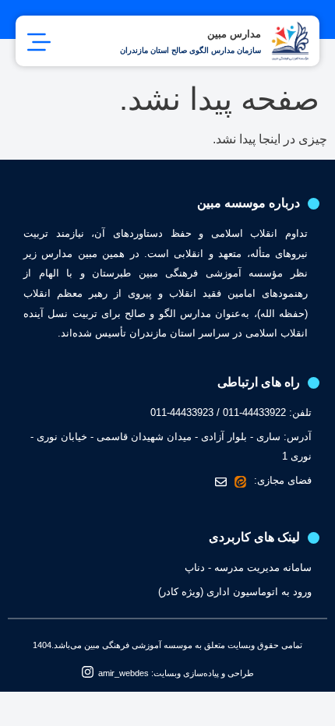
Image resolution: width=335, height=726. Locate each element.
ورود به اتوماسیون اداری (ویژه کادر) (235, 591)
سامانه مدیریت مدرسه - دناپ (248, 567)
